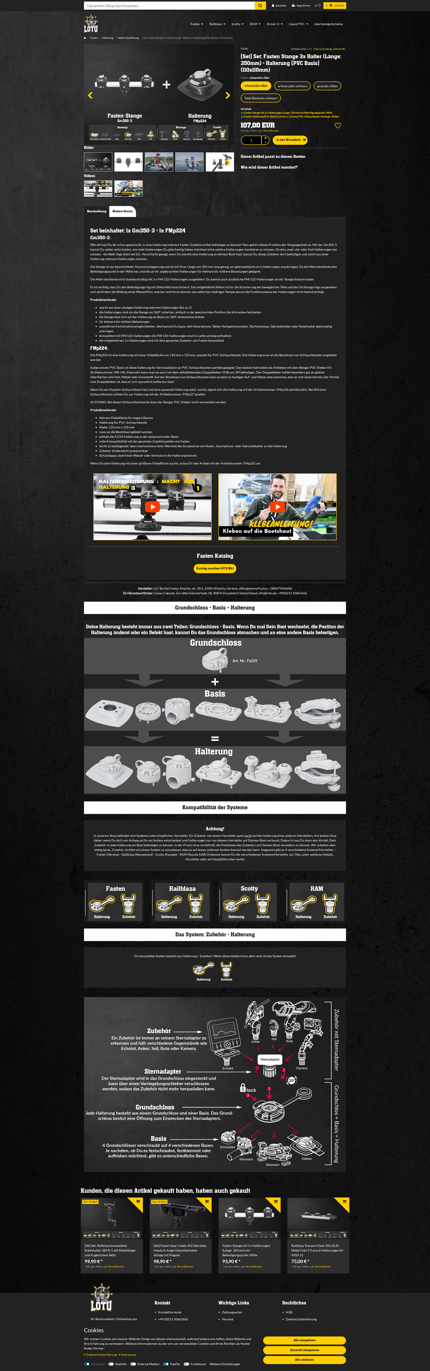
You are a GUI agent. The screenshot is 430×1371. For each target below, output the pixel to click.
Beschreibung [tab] (96, 211)
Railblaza (215, 24)
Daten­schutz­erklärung (102, 1354)
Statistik (121, 1364)
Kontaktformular (170, 1312)
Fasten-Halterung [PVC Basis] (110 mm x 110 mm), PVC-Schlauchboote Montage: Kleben (291, 116)
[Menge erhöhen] (265, 138)
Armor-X (273, 24)
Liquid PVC (297, 24)
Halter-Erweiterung (128, 37)
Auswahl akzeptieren (304, 1350)
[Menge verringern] (265, 142)
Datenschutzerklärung (301, 1319)
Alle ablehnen (304, 1360)
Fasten (195, 24)
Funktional (198, 1364)
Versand (227, 1319)
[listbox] (112, 1218)
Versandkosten (271, 130)
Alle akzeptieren (305, 1340)
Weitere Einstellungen (225, 1364)
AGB (289, 1312)
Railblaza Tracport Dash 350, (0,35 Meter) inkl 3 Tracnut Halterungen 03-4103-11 (317, 1250)
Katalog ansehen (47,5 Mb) (215, 568)
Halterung (107, 37)
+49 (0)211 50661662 (173, 1319)
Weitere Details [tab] (122, 211)
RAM (253, 24)
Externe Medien (148, 1364)
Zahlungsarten (232, 1312)
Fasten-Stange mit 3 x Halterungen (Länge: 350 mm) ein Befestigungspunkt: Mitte (288, 112)
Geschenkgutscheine (328, 24)
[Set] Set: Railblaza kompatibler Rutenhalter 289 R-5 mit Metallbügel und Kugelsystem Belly (110, 1250)
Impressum (128, 1354)
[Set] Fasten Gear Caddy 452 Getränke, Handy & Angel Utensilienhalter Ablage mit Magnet (180, 1250)
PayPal (175, 1364)
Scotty (236, 24)
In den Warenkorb (289, 140)
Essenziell (98, 1364)
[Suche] (260, 6)
